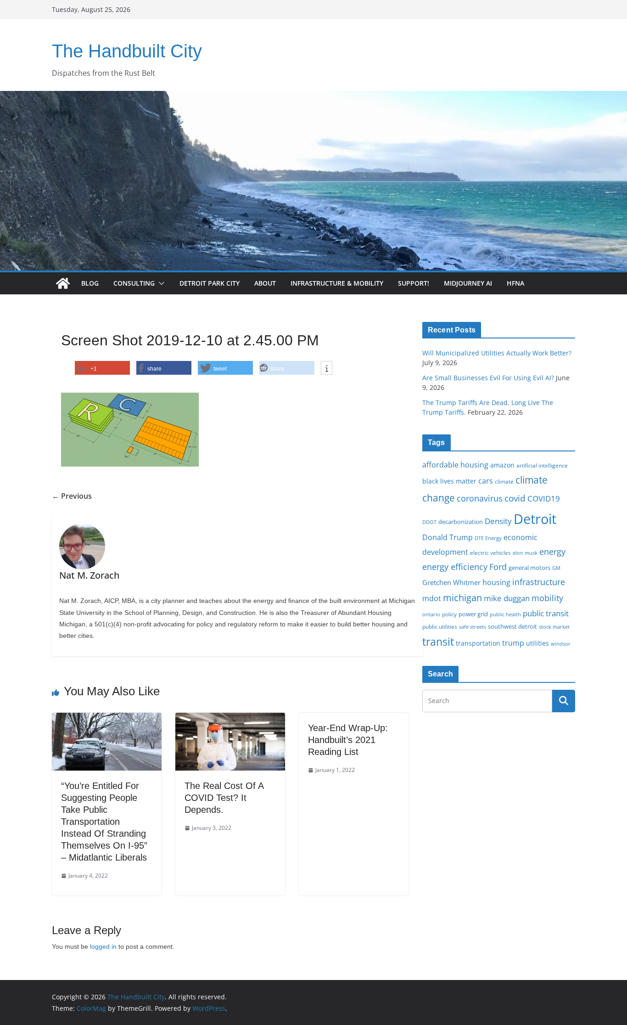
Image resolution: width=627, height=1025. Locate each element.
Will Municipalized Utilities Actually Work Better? (496, 353)
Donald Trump (447, 537)
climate (504, 481)
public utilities (439, 626)
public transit (546, 613)
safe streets (472, 626)
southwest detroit (512, 626)
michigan (462, 597)
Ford (498, 566)
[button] (160, 283)
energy (552, 551)
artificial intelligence (542, 465)
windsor (561, 643)
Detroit (535, 519)
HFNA (515, 283)
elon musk (525, 552)
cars (485, 481)
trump (513, 643)
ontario (431, 614)
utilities (537, 643)
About (265, 283)
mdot (431, 598)
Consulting (134, 283)
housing (496, 582)
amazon (502, 465)
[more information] (326, 368)
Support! (413, 283)
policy (449, 614)
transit (438, 641)
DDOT (429, 521)
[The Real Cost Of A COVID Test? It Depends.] (230, 719)
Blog (90, 283)
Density (498, 521)
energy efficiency (454, 566)
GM (556, 568)
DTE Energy (488, 538)
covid (515, 498)
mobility (547, 597)
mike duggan (507, 598)
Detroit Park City (209, 283)
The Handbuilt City (127, 51)
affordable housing (455, 465)
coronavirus (480, 498)
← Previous (72, 496)
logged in (103, 946)
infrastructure (538, 581)
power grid (473, 614)
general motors (529, 567)
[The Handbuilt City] (313, 97)
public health (505, 614)
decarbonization (460, 522)
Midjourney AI (468, 283)
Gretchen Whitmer (451, 582)
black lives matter (449, 481)
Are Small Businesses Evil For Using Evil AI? (488, 377)
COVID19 (543, 498)
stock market (554, 626)
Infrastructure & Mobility (337, 283)
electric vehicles (490, 552)
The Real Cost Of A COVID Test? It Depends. (224, 798)
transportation (478, 643)
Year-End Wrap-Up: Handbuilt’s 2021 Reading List (348, 740)
